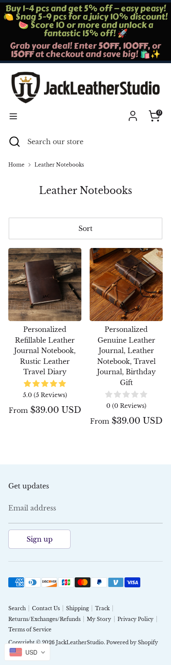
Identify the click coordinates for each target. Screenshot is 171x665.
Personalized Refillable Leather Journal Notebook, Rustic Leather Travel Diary (45, 350)
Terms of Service (29, 629)
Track (102, 608)
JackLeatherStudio (80, 642)
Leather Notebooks (59, 165)
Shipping (77, 608)
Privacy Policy (135, 619)
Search (17, 608)
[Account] (133, 112)
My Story (99, 619)
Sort (85, 228)
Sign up (40, 539)
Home (16, 165)
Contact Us (46, 608)
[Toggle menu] (13, 116)
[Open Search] (13, 141)
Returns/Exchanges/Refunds (44, 619)
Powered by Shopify (132, 642)
